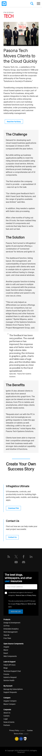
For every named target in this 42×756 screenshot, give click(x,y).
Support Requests (10, 692)
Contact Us (12, 537)
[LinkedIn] (31, 556)
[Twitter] (16, 556)
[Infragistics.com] (13, 3)
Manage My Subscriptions (13, 689)
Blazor (6, 650)
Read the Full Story (14, 122)
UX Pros (6, 626)
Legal (6, 719)
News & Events (9, 722)
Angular (6, 647)
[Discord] (23, 562)
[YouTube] (16, 562)
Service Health (9, 680)
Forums (6, 674)
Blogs (6, 668)
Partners (7, 725)
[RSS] (8, 556)
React (6, 653)
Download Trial (13, 508)
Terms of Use (20, 595)
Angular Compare (10, 701)
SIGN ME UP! (16, 611)
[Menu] (38, 3)
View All (6, 635)
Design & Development (12, 623)
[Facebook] (23, 556)
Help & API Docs (9, 665)
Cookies (30, 730)
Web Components (10, 656)
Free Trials (7, 638)
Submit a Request (10, 677)
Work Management (11, 632)
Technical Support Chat (12, 671)
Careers (6, 716)
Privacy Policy (31, 595)
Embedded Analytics (11, 629)
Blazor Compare (9, 704)
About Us (7, 713)
